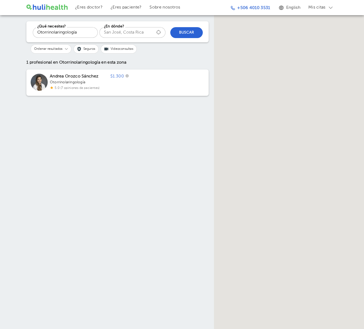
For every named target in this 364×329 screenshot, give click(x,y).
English (293, 8)
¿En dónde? (114, 26)
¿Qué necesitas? (51, 26)
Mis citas (317, 7)
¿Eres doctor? (89, 7)
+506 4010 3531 (253, 8)
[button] (51, 49)
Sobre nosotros (164, 7)
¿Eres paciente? (126, 7)
